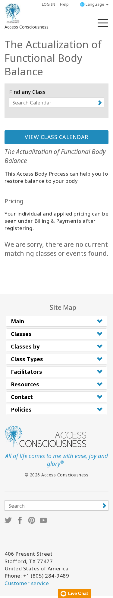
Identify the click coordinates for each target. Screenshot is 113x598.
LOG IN (48, 4)
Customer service (27, 583)
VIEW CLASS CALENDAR (56, 136)
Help (64, 4)
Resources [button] (25, 384)
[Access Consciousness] (13, 13)
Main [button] (17, 321)
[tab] (56, 321)
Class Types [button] (27, 359)
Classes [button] (21, 333)
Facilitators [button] (26, 371)
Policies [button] (21, 409)
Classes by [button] (25, 346)
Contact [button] (22, 396)
